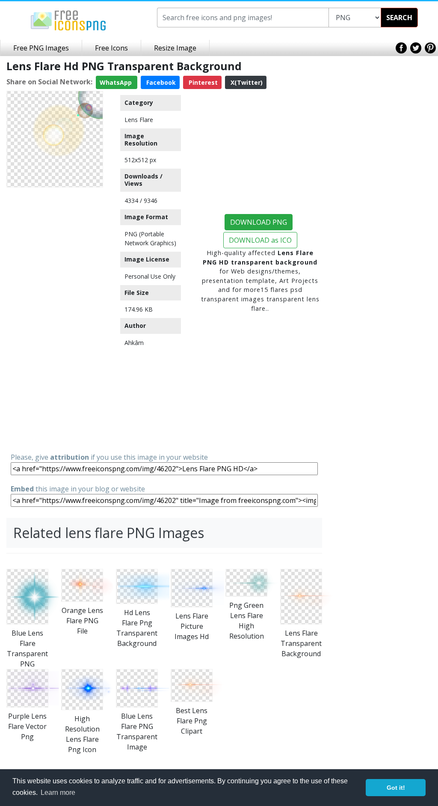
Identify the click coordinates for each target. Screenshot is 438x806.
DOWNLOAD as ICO (260, 240)
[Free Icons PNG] (68, 19)
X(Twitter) (246, 82)
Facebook (160, 82)
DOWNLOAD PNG (258, 222)
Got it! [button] (396, 787)
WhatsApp (116, 82)
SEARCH (399, 17)
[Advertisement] (54, 319)
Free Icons (111, 48)
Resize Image (175, 48)
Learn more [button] (58, 792)
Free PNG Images (41, 48)
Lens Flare (138, 120)
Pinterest (202, 82)
